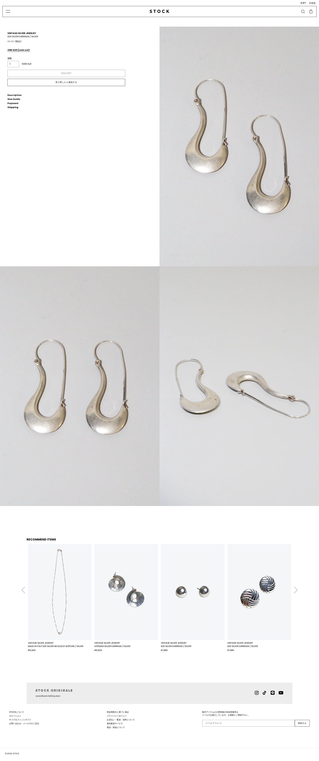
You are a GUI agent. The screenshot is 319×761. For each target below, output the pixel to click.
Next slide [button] (295, 588)
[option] (60, 598)
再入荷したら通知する (66, 82)
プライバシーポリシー (117, 715)
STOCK (16, 753)
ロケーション (15, 715)
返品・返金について (116, 727)
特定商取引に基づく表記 (118, 712)
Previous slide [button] (23, 588)
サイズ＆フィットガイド (20, 719)
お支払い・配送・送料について (121, 719)
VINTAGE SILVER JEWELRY (21, 33)
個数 (9, 58)
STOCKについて (16, 712)
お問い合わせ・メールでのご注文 (24, 723)
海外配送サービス (115, 723)
